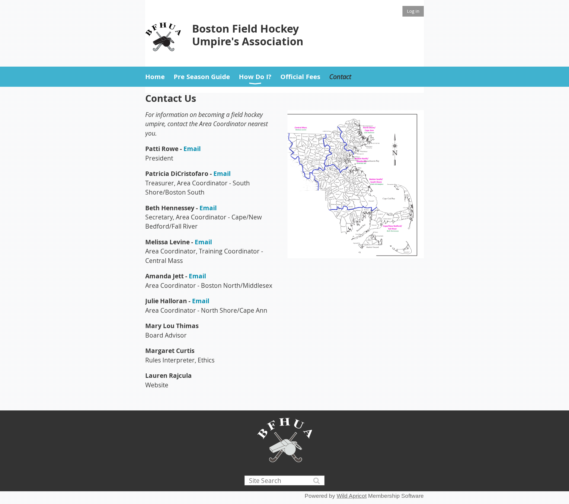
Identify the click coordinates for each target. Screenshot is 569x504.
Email (192, 148)
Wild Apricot (352, 496)
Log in (413, 11)
